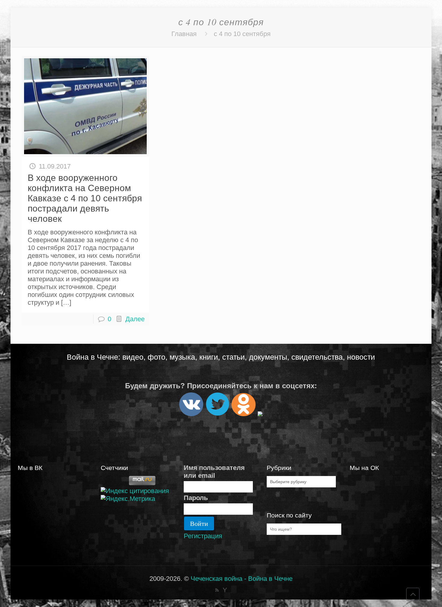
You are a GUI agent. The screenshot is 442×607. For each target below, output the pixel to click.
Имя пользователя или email (214, 471)
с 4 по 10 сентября (242, 34)
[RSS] (217, 590)
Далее (135, 319)
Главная (184, 34)
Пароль (196, 498)
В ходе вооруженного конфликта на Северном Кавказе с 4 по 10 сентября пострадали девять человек (85, 198)
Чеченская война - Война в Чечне (242, 578)
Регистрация (203, 536)
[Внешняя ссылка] (191, 414)
